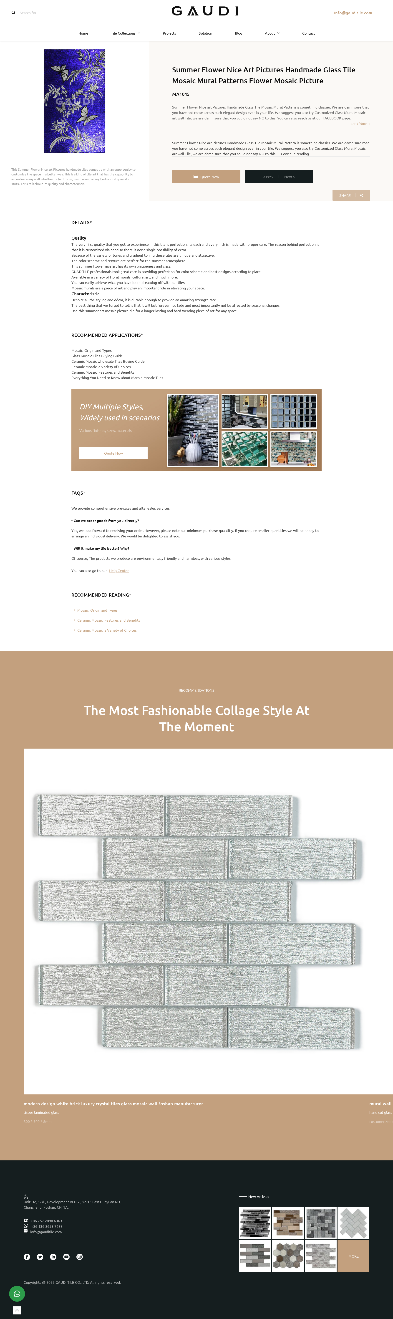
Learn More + (359, 123)
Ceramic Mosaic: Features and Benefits (102, 372)
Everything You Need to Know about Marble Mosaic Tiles (117, 377)
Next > (289, 176)
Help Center (119, 570)
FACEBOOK (332, 118)
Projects (169, 33)
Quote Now (209, 176)
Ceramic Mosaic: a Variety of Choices (101, 366)
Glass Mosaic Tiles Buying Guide (97, 355)
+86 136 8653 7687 (46, 1226)
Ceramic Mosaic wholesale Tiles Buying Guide (108, 361)
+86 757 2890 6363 (46, 1220)
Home (83, 33)
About (270, 33)
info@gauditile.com (353, 12)
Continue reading (295, 153)
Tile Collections (123, 33)
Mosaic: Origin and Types (91, 350)
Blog (238, 33)
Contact (308, 33)
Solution (205, 33)
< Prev (268, 176)
